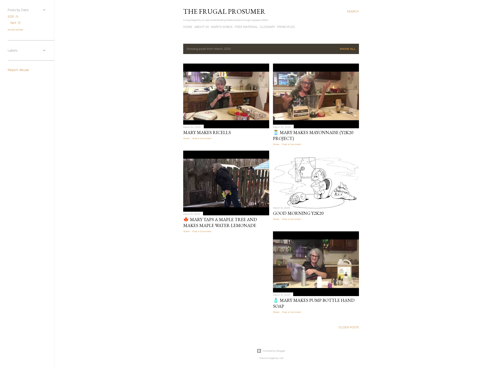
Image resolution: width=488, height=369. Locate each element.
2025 (13, 16)
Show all (348, 49)
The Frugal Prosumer (224, 11)
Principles (286, 27)
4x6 (281, 358)
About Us (201, 27)
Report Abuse (18, 70)
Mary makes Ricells (207, 132)
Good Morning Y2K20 (298, 213)
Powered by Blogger (274, 350)
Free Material (246, 27)
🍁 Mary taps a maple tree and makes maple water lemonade (220, 222)
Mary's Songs (222, 27)
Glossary (267, 27)
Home (187, 27)
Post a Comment (201, 138)
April (15, 22)
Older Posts (349, 327)
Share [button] (186, 138)
